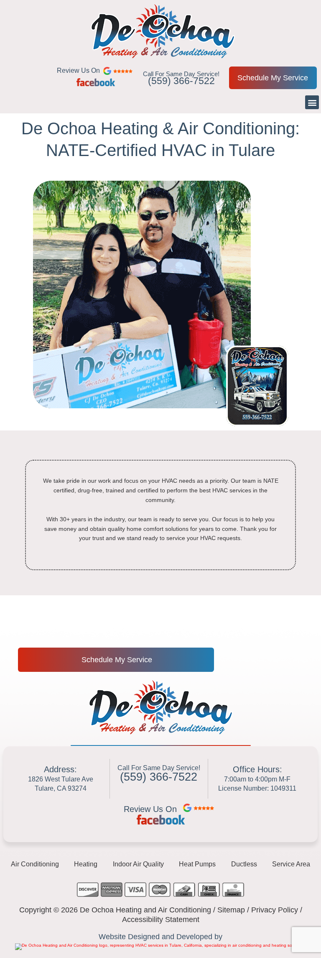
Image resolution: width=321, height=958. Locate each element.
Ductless (244, 864)
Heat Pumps (197, 864)
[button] (312, 102)
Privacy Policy (274, 910)
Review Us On (150, 809)
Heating (85, 864)
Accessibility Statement (160, 919)
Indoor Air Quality (138, 864)
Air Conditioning (35, 864)
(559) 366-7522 (181, 80)
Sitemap (231, 910)
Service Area (291, 864)
